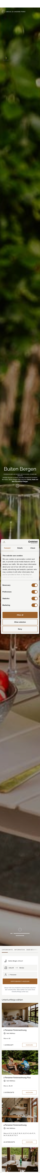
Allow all (20, 615)
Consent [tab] (7, 548)
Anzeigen (29, 1045)
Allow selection (20, 622)
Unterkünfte (7, 950)
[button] (14, 933)
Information (19, 950)
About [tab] (32, 548)
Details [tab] (20, 548)
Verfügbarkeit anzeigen (20, 981)
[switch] (34, 592)
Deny (20, 629)
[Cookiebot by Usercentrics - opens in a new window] (28, 542)
